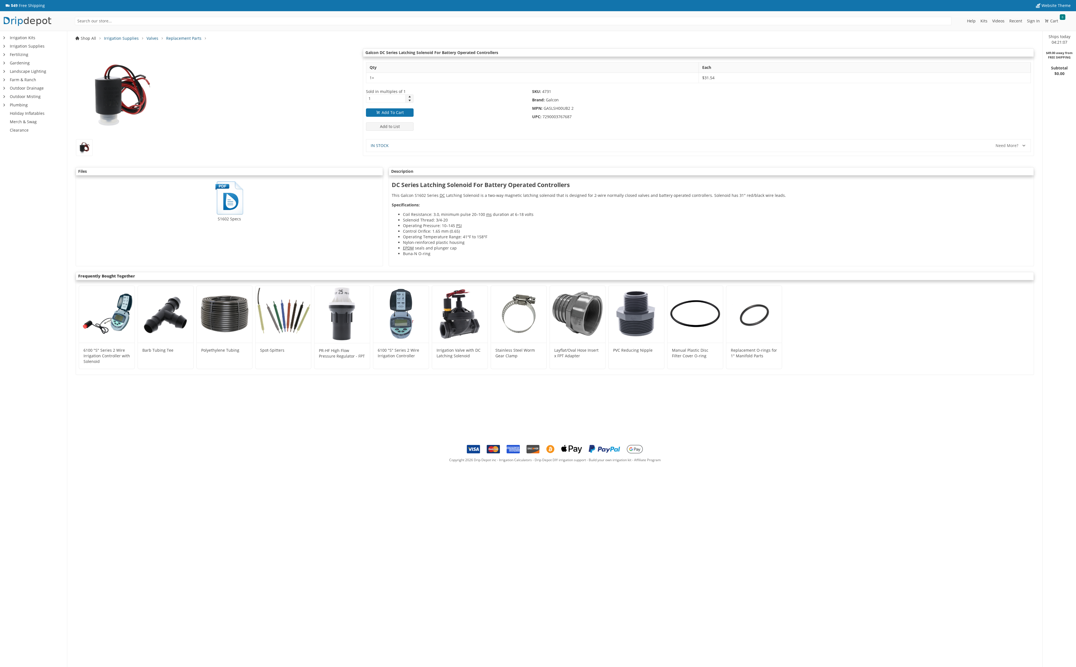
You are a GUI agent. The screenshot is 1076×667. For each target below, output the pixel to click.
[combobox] (513, 21)
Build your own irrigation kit (610, 460)
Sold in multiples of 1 (386, 91)
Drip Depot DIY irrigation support (560, 460)
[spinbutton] (385, 98)
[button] (25, 5)
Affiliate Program (647, 460)
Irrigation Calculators (515, 460)
